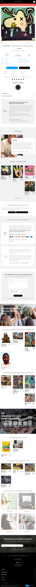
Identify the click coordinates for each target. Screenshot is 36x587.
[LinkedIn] (16, 79)
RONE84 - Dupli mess (30, 398)
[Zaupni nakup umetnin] (9, 521)
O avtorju (14, 151)
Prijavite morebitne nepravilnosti (14, 262)
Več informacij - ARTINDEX (8, 429)
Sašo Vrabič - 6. (6, 359)
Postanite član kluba (22, 212)
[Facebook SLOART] (17, 562)
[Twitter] (14, 79)
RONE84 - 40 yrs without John (30, 382)
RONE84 (6, 58)
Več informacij (32, 585)
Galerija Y (18, 565)
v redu (27, 585)
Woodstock (9, 63)
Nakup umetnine (11, 239)
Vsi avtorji (26, 151)
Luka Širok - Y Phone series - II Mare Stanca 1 (18, 335)
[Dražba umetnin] (27, 521)
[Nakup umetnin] (9, 501)
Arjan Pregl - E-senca (6, 447)
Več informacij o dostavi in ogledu (14, 120)
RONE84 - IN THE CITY (30, 186)
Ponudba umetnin (9, 511)
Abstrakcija (6, 60)
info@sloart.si (20, 251)
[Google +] (19, 79)
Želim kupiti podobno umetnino (23, 60)
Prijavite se (11, 212)
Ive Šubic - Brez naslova (18, 466)
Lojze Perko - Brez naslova (6, 466)
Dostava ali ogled (24, 239)
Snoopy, (5, 63)
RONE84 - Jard (6, 380)
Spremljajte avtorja (20, 151)
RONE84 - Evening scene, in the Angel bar (18, 382)
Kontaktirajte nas (24, 120)
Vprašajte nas (18, 295)
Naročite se (29, 545)
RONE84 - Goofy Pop (30, 170)
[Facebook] (12, 79)
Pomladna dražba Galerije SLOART (10, 321)
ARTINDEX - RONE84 (22, 58)
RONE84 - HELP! (18, 171)
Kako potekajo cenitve (25, 262)
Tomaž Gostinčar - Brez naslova (30, 339)
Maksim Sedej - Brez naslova (30, 467)
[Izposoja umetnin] (27, 501)
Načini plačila (17, 239)
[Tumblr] (23, 79)
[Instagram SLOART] (19, 562)
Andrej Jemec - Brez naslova (6, 480)
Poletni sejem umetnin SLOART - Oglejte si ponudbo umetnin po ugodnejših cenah (18, 4)
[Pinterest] (21, 79)
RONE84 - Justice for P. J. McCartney (6, 170)
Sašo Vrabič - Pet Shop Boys (18, 444)
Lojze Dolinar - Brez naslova (6, 337)
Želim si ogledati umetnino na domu (15, 119)
